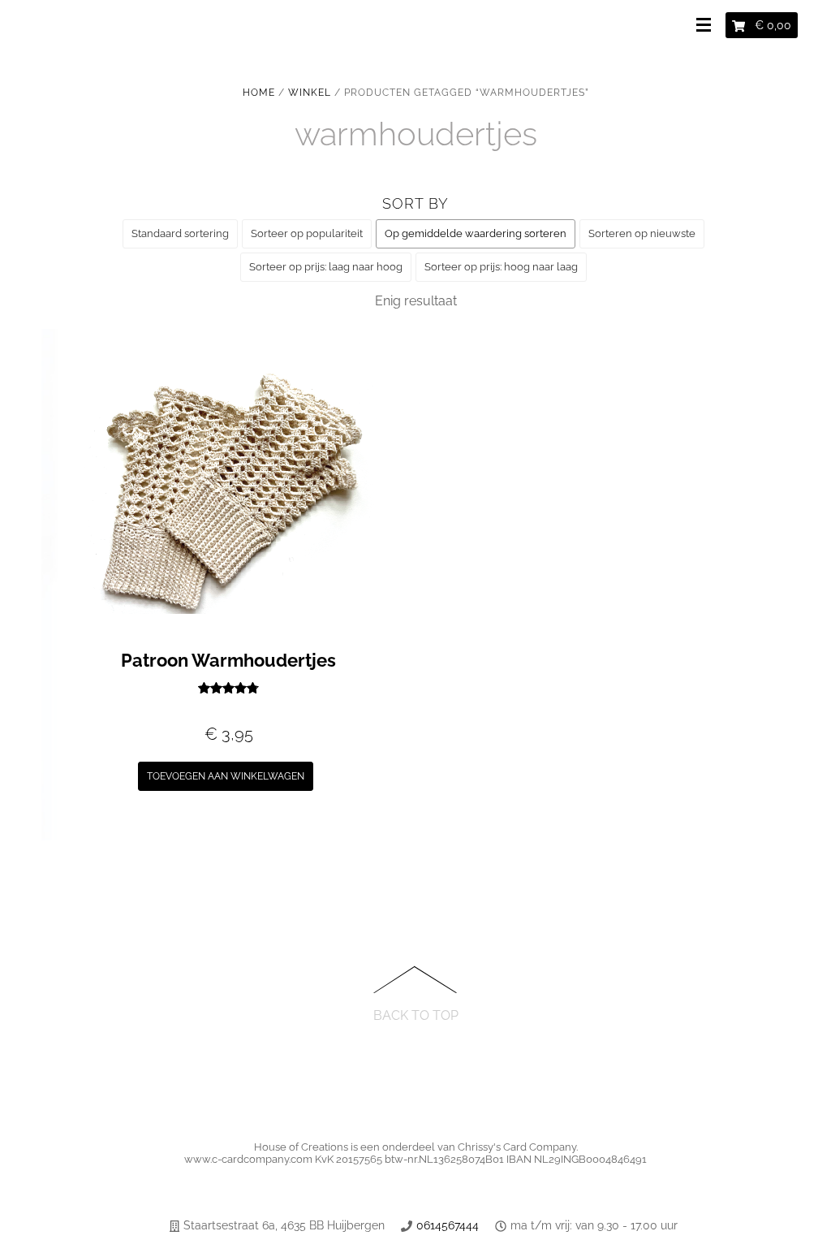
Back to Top (416, 1015)
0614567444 (447, 1225)
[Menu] (706, 26)
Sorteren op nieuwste (641, 233)
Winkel (309, 92)
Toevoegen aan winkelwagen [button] (225, 776)
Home (259, 92)
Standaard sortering (180, 233)
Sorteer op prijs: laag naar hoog (326, 267)
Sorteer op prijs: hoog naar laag (501, 267)
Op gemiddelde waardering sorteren (475, 233)
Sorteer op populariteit (307, 233)
